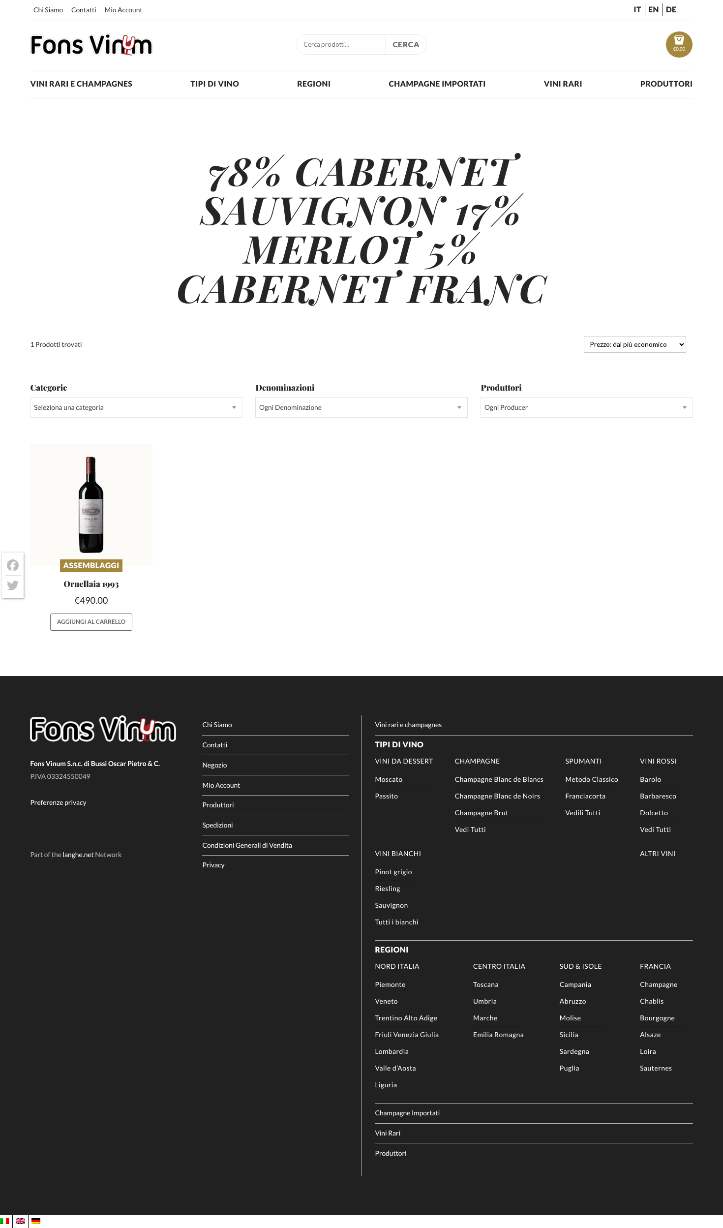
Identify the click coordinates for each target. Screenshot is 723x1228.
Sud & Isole (581, 966)
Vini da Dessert (404, 761)
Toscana (486, 984)
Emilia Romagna (498, 1034)
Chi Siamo (48, 9)
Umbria (485, 1001)
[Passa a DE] (35, 1221)
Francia (655, 966)
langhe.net (78, 854)
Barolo (650, 779)
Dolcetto (654, 812)
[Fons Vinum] (91, 52)
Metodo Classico (591, 779)
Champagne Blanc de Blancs (499, 779)
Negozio (214, 765)
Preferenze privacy (58, 802)
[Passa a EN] (20, 1221)
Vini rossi (658, 761)
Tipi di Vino (214, 84)
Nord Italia (397, 966)
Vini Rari (563, 84)
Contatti (83, 9)
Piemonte (390, 984)
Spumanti (583, 761)
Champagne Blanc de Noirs (498, 796)
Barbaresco (658, 796)
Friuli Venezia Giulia (407, 1034)
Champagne (477, 761)
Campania (576, 984)
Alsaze (650, 1034)
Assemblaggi (91, 565)
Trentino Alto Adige (406, 1017)
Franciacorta (585, 796)
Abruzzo (573, 1001)
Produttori (666, 84)
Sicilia (569, 1034)
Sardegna (575, 1051)
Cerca (406, 44)
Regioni (314, 84)
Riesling (387, 888)
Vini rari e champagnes (81, 84)
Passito (386, 796)
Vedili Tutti (582, 812)
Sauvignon (391, 905)
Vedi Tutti (470, 829)
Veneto (386, 1001)
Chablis (651, 1001)
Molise (570, 1017)
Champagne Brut (482, 812)
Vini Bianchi (398, 853)
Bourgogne (657, 1017)
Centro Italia (499, 966)
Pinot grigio (393, 871)
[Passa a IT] (4, 1221)
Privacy (213, 864)
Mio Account (124, 9)
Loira (648, 1051)
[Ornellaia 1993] (91, 505)
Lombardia (392, 1051)
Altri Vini (658, 853)
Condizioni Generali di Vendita (247, 845)
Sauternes (656, 1068)
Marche (485, 1017)
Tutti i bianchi (396, 922)
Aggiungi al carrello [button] (91, 621)
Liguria (386, 1084)
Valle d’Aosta (395, 1068)
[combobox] (136, 407)
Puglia (569, 1068)
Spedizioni (217, 825)
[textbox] (136, 407)
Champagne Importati (437, 84)
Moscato (388, 779)
